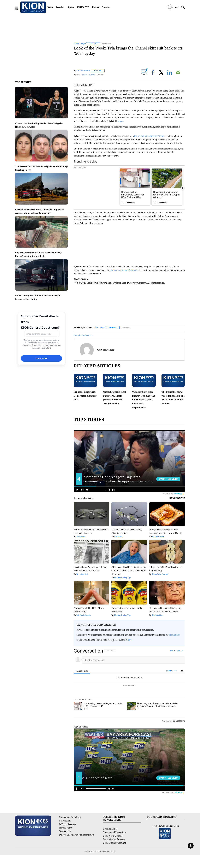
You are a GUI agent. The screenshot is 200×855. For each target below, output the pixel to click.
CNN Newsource (83, 70)
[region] (129, 686)
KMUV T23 (83, 7)
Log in (172, 651)
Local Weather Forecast (114, 839)
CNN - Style (99, 327)
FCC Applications (67, 824)
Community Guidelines (70, 817)
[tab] (82, 670)
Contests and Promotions (114, 832)
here (129, 639)
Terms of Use (65, 831)
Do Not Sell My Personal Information (76, 834)
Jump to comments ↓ (83, 335)
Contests (106, 7)
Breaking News (110, 828)
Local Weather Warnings (114, 843)
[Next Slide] (182, 188)
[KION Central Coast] (33, 7)
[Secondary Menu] (19, 7)
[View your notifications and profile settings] (182, 671)
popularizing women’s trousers (124, 270)
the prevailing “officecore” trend (149, 136)
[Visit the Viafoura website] (178, 721)
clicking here (174, 634)
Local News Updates (112, 836)
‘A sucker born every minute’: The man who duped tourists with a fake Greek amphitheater (143, 400)
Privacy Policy (65, 827)
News (50, 7)
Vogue (120, 121)
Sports (70, 7)
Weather (60, 7)
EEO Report (65, 820)
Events (95, 7)
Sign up (180, 651)
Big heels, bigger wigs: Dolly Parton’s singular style (85, 396)
